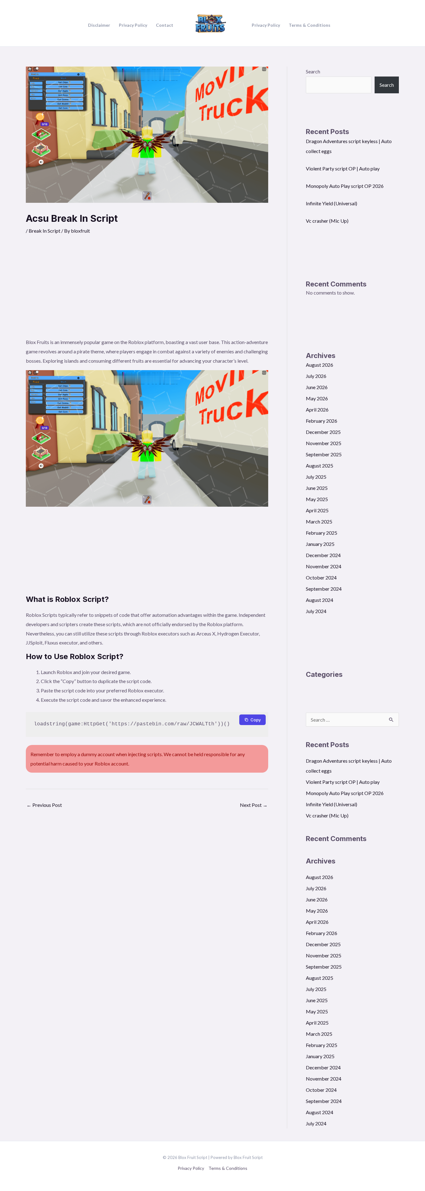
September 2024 (324, 589)
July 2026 (316, 376)
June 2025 (317, 488)
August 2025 (319, 465)
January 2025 (320, 544)
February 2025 (321, 533)
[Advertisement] (147, 290)
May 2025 (317, 499)
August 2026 (319, 365)
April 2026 (317, 409)
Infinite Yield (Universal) (331, 203)
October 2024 (321, 577)
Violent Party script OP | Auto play (343, 168)
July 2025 (316, 477)
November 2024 (323, 566)
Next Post (254, 805)
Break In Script (44, 231)
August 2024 (319, 600)
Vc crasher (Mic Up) (327, 221)
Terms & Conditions (227, 1168)
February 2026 (321, 421)
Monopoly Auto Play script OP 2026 (345, 186)
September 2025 (324, 454)
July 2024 (316, 611)
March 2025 (319, 521)
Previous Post (44, 805)
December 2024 (323, 555)
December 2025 (323, 432)
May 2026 (317, 398)
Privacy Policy (191, 1168)
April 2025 (317, 510)
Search (313, 71)
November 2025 (323, 443)
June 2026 (317, 387)
